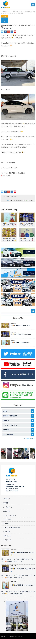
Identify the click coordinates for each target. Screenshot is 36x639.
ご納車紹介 (6, 429)
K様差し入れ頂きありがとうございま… (21, 342)
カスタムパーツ (7, 507)
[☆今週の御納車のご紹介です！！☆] (26, 453)
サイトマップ (7, 540)
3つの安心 (6, 523)
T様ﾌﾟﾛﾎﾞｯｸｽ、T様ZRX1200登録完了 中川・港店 (20, 200)
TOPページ (6, 499)
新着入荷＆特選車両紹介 (10, 416)
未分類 (5, 411)
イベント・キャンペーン (10, 425)
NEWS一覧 (6, 511)
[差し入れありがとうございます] (32, 453)
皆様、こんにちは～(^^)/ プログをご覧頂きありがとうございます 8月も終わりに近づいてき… (18, 560)
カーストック (10, 636)
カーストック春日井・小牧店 (11, 527)
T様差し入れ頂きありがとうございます (23, 569)
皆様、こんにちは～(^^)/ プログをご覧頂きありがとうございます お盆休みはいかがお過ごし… (18, 576)
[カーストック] (8, 4)
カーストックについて (9, 515)
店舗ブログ (15, 11)
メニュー (33, 4)
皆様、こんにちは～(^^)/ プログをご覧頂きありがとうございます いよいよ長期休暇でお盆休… (18, 592)
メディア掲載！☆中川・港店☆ (10, 196)
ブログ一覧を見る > (28, 438)
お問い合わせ (7, 536)
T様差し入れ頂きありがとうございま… (21, 334)
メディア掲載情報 (8, 434)
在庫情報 (5, 503)
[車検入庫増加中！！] (3, 453)
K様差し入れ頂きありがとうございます (23, 585)
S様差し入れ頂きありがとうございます (23, 552)
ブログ (20, 11)
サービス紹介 (7, 519)
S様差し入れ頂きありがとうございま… (21, 325)
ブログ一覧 (6, 531)
